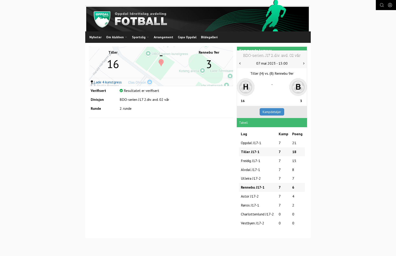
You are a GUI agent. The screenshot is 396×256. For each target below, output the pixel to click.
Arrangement (163, 37)
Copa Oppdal (187, 37)
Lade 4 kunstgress (108, 82)
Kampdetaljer (272, 112)
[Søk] (382, 5)
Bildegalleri (209, 37)
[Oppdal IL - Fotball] (197, 15)
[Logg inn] (390, 5)
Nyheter (95, 37)
